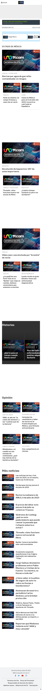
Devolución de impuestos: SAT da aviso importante (18, 170)
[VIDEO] (21, 70)
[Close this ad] (40, 689)
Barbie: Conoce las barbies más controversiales (27, 543)
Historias (8, 324)
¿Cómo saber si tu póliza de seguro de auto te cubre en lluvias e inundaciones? (27, 582)
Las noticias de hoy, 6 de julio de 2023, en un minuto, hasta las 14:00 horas (27, 477)
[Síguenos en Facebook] (15, 676)
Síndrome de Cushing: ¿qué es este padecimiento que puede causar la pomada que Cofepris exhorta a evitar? (28, 521)
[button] (4, 2)
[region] (21, 11)
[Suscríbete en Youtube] (22, 676)
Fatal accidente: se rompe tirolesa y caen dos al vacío (11, 100)
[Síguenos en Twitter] (19, 676)
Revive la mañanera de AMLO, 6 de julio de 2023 (27, 496)
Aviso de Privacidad (27, 680)
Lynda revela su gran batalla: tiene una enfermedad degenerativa (30, 279)
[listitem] (13, 346)
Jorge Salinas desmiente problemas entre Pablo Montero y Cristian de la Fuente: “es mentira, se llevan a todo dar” (28, 568)
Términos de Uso (13, 680)
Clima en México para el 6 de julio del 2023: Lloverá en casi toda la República (30, 102)
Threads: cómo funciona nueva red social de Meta (11, 192)
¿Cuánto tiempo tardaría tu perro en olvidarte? (30, 192)
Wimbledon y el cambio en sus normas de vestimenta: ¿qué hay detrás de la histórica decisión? (10, 454)
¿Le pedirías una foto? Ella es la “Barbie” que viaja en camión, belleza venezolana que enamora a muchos (11, 281)
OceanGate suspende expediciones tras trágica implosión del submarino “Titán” (26, 555)
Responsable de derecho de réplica (20, 683)
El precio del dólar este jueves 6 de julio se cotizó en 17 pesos (27, 507)
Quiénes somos (8, 685)
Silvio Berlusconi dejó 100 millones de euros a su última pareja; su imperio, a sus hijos (27, 615)
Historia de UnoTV (22, 685)
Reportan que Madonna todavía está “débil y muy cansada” (27, 626)
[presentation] (39, 37)
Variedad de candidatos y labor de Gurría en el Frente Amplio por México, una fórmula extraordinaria (30, 422)
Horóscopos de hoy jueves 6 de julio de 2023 (27, 486)
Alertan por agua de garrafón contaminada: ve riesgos (16, 77)
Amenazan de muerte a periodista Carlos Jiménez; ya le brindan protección (27, 594)
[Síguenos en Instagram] (26, 676)
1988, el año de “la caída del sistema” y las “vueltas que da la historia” (11, 420)
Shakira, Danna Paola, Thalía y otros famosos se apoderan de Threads (28, 605)
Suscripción (33, 685)
